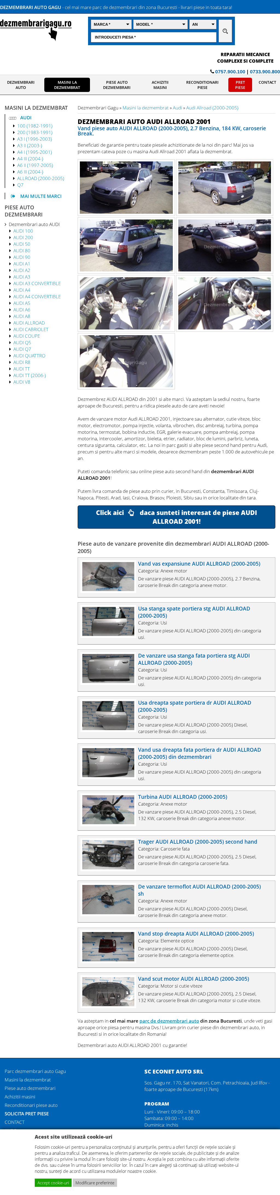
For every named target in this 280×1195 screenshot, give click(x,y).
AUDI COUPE (26, 335)
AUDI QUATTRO (29, 355)
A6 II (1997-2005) (35, 165)
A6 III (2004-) (30, 171)
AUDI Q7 (22, 349)
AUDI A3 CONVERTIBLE (37, 283)
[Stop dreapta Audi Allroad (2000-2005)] (110, 961)
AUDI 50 (21, 244)
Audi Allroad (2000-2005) (212, 107)
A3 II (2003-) (29, 145)
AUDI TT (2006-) (29, 375)
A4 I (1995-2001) (34, 152)
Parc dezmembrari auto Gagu (35, 1071)
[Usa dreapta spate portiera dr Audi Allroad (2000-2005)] (110, 730)
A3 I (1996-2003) (34, 138)
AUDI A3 (21, 276)
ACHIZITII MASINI (160, 85)
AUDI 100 (23, 230)
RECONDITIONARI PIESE (202, 85)
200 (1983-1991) (34, 132)
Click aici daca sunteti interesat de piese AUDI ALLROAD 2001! (176, 517)
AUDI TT (21, 368)
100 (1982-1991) (34, 125)
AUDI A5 (21, 303)
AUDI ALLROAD (29, 322)
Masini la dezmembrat (145, 107)
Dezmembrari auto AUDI (34, 224)
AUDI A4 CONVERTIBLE (37, 296)
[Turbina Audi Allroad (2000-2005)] (110, 824)
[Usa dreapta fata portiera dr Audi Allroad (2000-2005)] (110, 777)
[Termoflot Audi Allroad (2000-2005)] (110, 914)
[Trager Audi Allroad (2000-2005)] (110, 869)
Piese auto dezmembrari (30, 1088)
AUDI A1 (21, 263)
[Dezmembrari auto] (36, 39)
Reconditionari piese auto (31, 1105)
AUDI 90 (21, 257)
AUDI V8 (21, 381)
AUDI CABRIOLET (30, 329)
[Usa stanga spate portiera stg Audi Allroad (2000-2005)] (110, 636)
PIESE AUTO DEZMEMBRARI (116, 85)
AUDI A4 (21, 290)
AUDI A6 (21, 309)
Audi (177, 107)
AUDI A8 (21, 316)
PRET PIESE (240, 85)
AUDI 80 (21, 250)
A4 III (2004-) (30, 158)
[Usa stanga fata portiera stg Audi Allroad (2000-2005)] (110, 683)
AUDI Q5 (22, 342)
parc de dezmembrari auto (169, 1020)
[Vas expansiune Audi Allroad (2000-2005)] (110, 591)
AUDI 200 (23, 237)
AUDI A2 (21, 270)
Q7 (20, 184)
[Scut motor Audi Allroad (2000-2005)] (110, 1006)
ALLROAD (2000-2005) (40, 178)
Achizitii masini (20, 1096)
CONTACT (267, 82)
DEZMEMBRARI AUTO (20, 85)
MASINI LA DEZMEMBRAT (67, 85)
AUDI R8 (21, 362)
